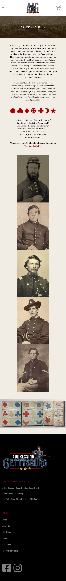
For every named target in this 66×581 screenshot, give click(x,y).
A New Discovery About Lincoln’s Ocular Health (21, 488)
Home (4, 519)
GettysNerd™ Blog (10, 550)
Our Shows (6, 532)
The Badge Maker (33, 146)
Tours (4, 538)
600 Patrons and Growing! (13, 493)
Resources (6, 544)
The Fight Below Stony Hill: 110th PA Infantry (20, 499)
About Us (6, 525)
